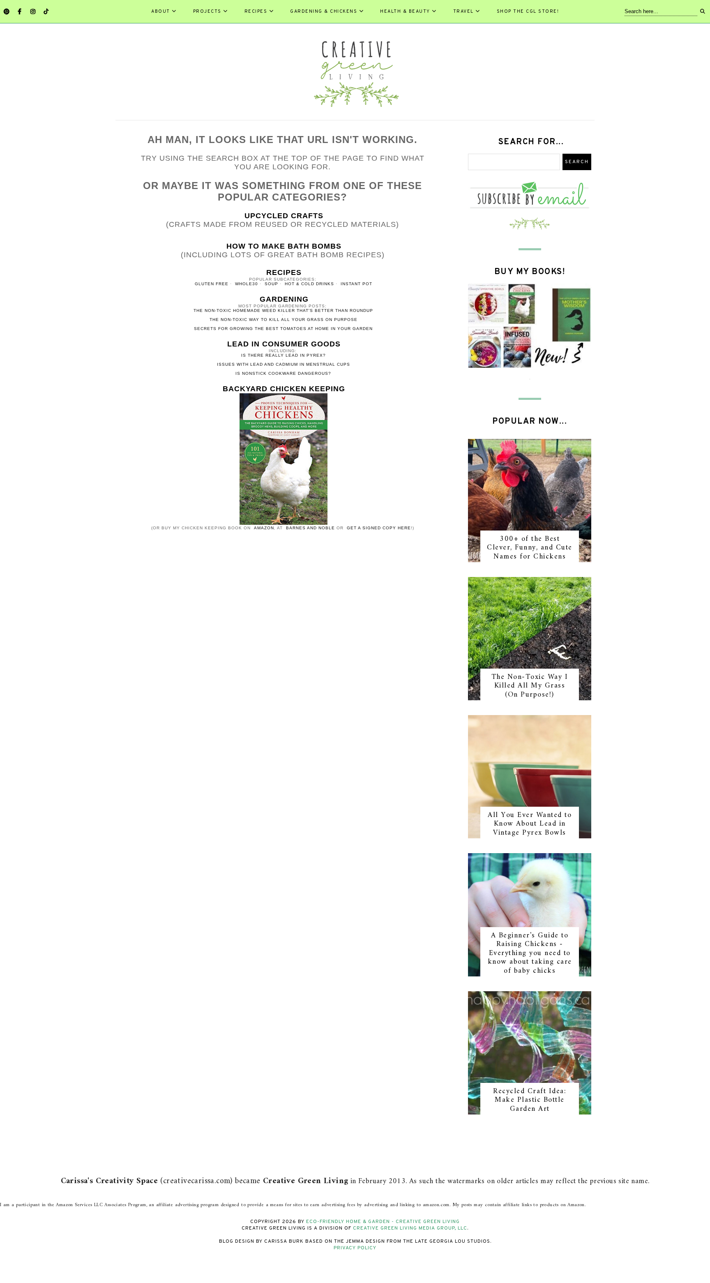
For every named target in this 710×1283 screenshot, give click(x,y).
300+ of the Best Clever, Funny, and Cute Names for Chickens (529, 548)
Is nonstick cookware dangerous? (283, 373)
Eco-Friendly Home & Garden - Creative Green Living (383, 1221)
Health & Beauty (405, 11)
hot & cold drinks (309, 284)
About (160, 11)
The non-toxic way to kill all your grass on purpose (283, 319)
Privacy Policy (355, 1248)
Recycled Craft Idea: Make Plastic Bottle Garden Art (529, 1100)
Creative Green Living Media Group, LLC (410, 1228)
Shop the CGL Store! (528, 11)
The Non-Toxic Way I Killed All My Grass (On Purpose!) (529, 686)
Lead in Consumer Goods (284, 344)
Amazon (264, 528)
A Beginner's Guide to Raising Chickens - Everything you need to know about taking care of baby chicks (530, 953)
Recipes (255, 11)
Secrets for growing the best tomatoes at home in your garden (283, 328)
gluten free (211, 284)
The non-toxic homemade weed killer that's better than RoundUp (283, 310)
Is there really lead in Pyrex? (283, 355)
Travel (463, 11)
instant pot (356, 284)
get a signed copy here (379, 528)
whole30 (246, 284)
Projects (207, 11)
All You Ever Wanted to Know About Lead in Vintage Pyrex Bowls (530, 824)
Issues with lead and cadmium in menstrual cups (283, 364)
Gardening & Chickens (323, 11)
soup (271, 284)
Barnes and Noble (310, 528)
